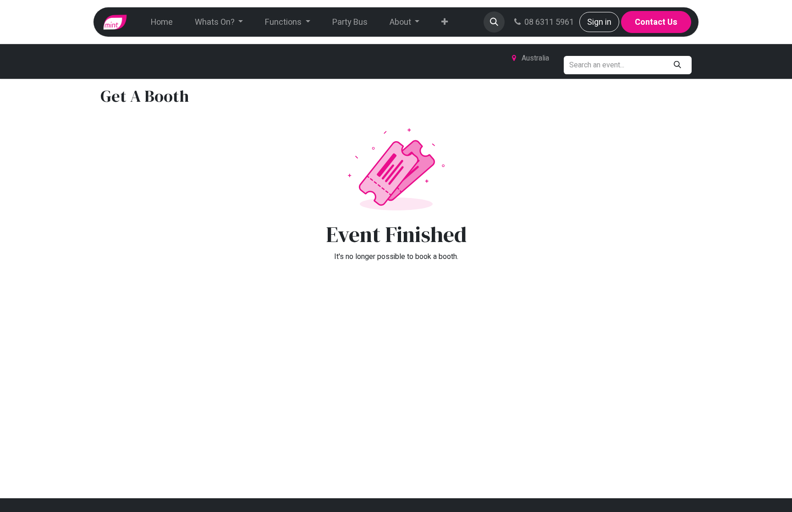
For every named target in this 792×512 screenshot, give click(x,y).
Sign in (599, 22)
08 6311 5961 (549, 22)
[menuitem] (162, 22)
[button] (494, 22)
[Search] (678, 65)
